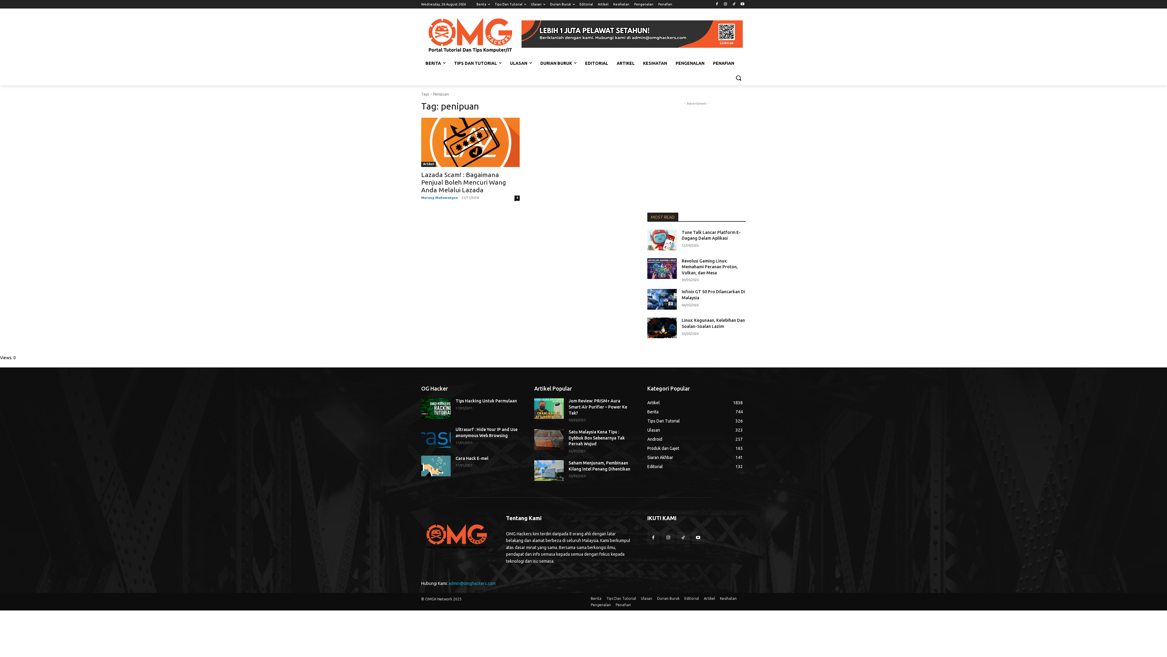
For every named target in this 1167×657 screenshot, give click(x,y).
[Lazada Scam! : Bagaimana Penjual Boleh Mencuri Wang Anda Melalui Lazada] (470, 142)
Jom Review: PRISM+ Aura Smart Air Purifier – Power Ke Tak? (598, 406)
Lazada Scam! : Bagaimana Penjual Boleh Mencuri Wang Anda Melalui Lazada (463, 182)
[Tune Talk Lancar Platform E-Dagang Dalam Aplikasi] (662, 240)
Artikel (428, 164)
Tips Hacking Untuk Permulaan (486, 400)
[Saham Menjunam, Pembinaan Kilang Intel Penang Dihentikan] (549, 470)
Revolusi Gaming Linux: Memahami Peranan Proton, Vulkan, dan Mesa (710, 267)
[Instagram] (725, 4)
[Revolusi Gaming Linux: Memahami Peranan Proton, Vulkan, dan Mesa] (662, 268)
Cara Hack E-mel (472, 458)
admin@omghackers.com (472, 583)
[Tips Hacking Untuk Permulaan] (436, 408)
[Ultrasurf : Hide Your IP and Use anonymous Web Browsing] (436, 437)
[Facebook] (717, 4)
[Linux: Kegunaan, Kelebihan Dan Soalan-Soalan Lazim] (662, 328)
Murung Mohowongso (439, 198)
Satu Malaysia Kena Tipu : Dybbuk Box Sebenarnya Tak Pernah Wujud (597, 437)
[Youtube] (742, 4)
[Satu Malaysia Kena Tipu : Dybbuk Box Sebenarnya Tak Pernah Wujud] (549, 439)
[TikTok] (733, 4)
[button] (738, 78)
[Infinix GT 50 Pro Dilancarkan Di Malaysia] (662, 299)
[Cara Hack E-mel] (436, 466)
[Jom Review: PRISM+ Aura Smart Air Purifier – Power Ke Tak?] (549, 408)
